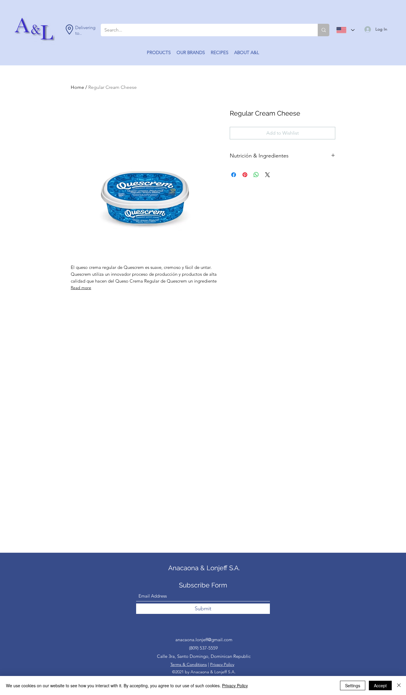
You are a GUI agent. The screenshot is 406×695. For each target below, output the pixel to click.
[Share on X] (267, 174)
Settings (352, 685)
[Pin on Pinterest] (244, 174)
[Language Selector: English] (345, 30)
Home (77, 87)
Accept (380, 685)
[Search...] (323, 30)
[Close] (398, 685)
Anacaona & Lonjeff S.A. (204, 568)
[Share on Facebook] (233, 174)
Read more (81, 287)
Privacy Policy (222, 664)
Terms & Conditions (188, 664)
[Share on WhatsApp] (256, 174)
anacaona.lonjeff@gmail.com (203, 639)
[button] (159, 52)
